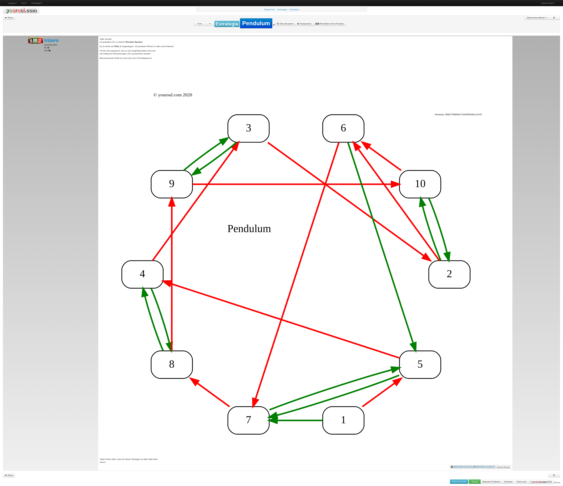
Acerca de (521, 481)
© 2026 (541, 481)
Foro (23, 3)
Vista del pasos (286, 23)
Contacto (508, 481)
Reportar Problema (491, 481)
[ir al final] (554, 17)
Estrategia (36, 3)
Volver (10, 17)
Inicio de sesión (459, 481)
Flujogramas (305, 23)
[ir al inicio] (554, 475)
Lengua (11, 3)
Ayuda (475, 481)
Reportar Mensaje (503, 467)
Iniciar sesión (547, 3)
